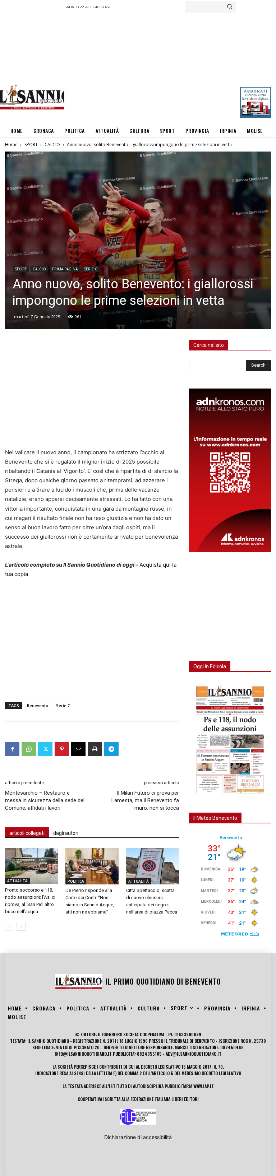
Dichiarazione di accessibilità (138, 1137)
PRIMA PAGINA (65, 268)
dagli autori (65, 833)
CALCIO (52, 144)
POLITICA (76, 881)
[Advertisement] (170, 66)
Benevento (37, 705)
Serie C (63, 705)
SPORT (31, 144)
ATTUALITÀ (17, 880)
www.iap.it (203, 1086)
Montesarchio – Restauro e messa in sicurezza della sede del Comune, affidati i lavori (44, 800)
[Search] (229, 7)
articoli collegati (27, 833)
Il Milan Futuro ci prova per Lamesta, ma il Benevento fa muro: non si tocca (145, 800)
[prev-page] (9, 926)
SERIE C (90, 268)
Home (11, 144)
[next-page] (21, 926)
